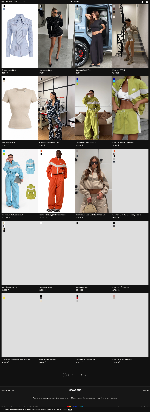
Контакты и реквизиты (109, 398)
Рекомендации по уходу (91, 398)
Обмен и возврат (76, 398)
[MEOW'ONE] (75, 2)
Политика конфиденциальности (44, 398)
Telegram (145, 390)
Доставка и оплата (62, 398)
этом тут (65, 409)
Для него (9, 2)
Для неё (16, 2)
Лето (22, 2)
